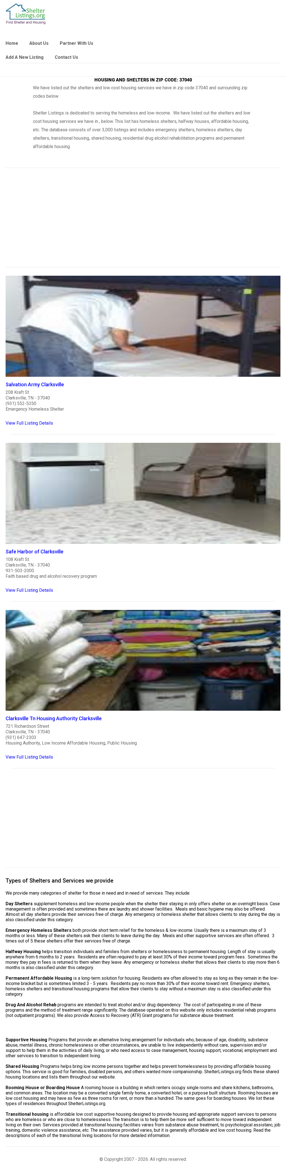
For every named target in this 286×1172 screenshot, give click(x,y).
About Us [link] (39, 43)
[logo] (26, 13)
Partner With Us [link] (76, 43)
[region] (143, 221)
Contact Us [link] (66, 57)
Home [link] (12, 43)
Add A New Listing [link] (25, 57)
